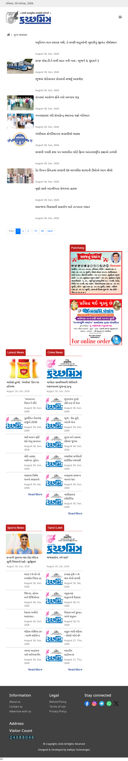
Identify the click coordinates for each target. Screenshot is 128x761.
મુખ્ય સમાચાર (20, 35)
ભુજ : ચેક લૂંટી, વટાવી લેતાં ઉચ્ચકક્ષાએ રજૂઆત (71, 420)
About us (14, 702)
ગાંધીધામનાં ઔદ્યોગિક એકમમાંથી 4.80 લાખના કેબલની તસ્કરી (72, 497)
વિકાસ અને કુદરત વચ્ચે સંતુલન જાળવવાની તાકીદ (73, 615)
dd (1, 759)
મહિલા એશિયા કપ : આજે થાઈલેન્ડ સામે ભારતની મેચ (33, 634)
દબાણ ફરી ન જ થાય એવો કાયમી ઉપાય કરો (72, 577)
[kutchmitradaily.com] (21, 737)
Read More (35, 494)
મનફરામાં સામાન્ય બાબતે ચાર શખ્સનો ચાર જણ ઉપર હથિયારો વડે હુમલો (72, 478)
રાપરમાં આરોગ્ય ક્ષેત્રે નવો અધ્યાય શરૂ (57, 97)
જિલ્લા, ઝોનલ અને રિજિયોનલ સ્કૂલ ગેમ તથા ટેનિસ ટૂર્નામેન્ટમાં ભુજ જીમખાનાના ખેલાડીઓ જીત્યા (32, 596)
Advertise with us (20, 711)
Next (50, 231)
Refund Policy (57, 702)
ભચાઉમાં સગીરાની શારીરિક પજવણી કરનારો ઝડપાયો (73, 459)
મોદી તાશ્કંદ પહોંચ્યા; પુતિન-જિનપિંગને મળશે (32, 459)
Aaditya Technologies (78, 750)
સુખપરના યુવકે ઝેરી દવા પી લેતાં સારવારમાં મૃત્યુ (72, 401)
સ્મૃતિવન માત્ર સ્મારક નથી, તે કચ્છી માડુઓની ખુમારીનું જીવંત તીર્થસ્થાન (76, 43)
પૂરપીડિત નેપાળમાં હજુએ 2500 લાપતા (32, 420)
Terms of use (57, 706)
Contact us (15, 706)
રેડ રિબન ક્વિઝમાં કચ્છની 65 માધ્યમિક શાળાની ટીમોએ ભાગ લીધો (73, 171)
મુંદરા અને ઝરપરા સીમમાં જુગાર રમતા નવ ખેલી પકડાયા (72, 440)
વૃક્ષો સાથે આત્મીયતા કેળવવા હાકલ (56, 189)
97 (35, 231)
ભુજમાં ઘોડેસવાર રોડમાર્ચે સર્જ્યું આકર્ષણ (59, 79)
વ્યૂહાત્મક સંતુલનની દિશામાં (72, 595)
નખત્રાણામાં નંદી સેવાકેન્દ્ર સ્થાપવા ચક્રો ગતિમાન (62, 116)
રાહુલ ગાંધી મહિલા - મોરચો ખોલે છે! (73, 634)
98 (42, 231)
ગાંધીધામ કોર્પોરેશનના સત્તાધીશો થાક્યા (57, 134)
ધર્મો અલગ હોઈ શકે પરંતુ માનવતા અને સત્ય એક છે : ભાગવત (33, 440)
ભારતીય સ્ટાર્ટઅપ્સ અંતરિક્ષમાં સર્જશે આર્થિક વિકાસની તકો (72, 653)
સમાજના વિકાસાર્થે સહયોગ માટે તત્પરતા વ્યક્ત (62, 207)
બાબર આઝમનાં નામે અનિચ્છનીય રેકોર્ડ (32, 653)
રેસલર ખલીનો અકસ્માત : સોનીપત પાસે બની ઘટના (33, 615)
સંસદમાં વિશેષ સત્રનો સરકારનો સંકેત (31, 478)
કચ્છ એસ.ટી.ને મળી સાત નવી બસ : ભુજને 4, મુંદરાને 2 (67, 61)
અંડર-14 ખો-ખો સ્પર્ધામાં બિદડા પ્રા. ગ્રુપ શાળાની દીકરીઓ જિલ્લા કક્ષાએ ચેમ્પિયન (33, 577)
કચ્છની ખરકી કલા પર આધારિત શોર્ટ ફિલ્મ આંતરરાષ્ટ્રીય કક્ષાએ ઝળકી (76, 152)
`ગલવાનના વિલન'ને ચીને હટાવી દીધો (30, 401)
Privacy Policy (57, 711)
